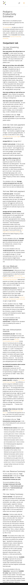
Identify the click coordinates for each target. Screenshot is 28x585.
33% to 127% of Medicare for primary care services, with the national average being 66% (14, 277)
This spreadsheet (7, 27)
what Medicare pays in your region (11, 136)
